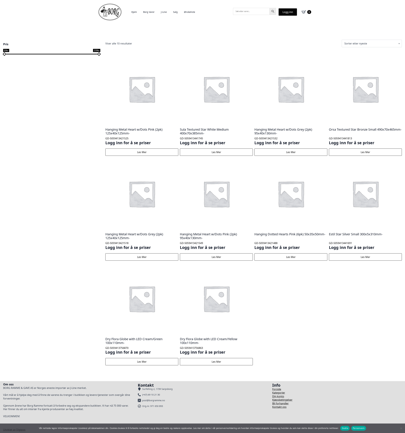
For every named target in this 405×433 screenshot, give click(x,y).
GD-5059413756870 (133, 346)
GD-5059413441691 (356, 241)
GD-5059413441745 (204, 136)
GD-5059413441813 (365, 136)
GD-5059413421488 (289, 241)
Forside (276, 389)
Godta (345, 428)
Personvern (359, 428)
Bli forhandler (280, 403)
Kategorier (278, 392)
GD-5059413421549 (208, 241)
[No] (401, 428)
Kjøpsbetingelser (282, 400)
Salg (175, 11)
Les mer (142, 152)
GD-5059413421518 (134, 241)
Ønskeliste (189, 11)
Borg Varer (149, 11)
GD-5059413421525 (133, 136)
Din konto (278, 396)
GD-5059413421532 (283, 136)
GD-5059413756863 (208, 346)
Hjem (134, 11)
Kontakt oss (279, 407)
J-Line (164, 11)
